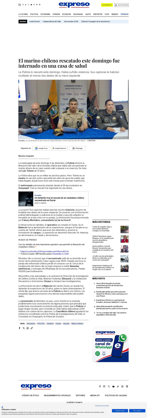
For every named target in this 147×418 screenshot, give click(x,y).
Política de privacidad (102, 405)
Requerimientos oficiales (57, 395)
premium (124, 14)
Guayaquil (78, 14)
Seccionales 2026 (71, 21)
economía (45, 14)
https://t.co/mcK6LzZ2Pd (32, 251)
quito (88, 14)
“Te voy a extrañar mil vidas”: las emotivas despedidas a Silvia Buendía (111, 313)
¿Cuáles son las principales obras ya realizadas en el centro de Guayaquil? (103, 258)
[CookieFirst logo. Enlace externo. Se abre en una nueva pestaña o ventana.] (2, 407)
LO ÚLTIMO (23, 14)
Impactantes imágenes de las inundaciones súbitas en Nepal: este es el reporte (103, 267)
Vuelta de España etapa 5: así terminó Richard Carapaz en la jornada (102, 229)
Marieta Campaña (26, 156)
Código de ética (30, 395)
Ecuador (66, 14)
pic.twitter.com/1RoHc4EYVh (56, 251)
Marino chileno (77, 323)
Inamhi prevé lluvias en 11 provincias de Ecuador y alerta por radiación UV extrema (111, 301)
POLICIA (40, 323)
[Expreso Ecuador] (36, 389)
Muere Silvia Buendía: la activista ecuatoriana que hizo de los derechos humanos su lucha (109, 285)
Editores (80, 395)
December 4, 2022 (61, 254)
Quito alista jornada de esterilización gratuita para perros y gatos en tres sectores (112, 307)
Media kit (95, 395)
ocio (107, 14)
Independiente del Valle (52, 21)
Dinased (50, 323)
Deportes (97, 14)
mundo (115, 14)
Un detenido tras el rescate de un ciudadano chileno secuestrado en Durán (59, 199)
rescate (66, 323)
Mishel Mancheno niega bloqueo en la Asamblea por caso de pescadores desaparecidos (103, 239)
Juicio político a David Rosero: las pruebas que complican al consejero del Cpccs (102, 249)
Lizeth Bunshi (34, 21)
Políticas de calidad (116, 395)
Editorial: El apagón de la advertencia (95, 21)
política (34, 14)
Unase (58, 323)
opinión (56, 14)
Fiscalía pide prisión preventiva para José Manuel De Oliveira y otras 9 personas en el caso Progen (111, 293)
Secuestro (31, 323)
